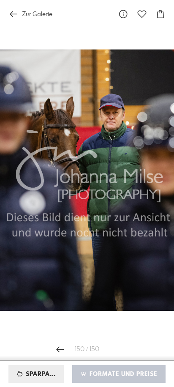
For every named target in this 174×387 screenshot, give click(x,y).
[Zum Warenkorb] (160, 14)
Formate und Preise (122, 374)
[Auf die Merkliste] (142, 14)
